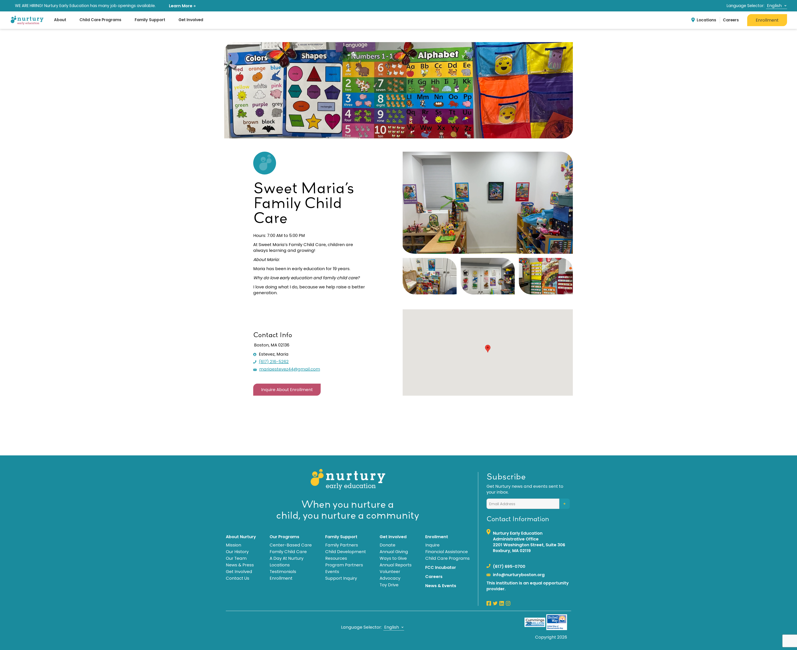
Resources (336, 558)
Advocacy (390, 578)
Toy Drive (389, 585)
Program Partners (344, 565)
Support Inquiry (341, 578)
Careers (731, 20)
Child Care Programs (100, 20)
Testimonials (283, 571)
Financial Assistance (446, 552)
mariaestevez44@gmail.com (289, 369)
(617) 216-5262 (274, 362)
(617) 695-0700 (509, 566)
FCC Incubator (440, 567)
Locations (706, 20)
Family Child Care (288, 552)
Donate (387, 545)
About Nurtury (241, 537)
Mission (233, 545)
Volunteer (390, 571)
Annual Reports (396, 565)
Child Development (345, 552)
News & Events (440, 586)
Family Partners (341, 545)
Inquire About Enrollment (287, 390)
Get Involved (190, 20)
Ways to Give (393, 558)
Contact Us (237, 578)
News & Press (240, 565)
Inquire (432, 545)
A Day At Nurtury (286, 558)
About (60, 20)
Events (332, 571)
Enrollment (767, 20)
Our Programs (284, 537)
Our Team (236, 558)
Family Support (150, 20)
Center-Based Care (291, 545)
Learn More (181, 6)
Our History (237, 552)
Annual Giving (394, 552)
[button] (487, 348)
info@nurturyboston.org (519, 575)
